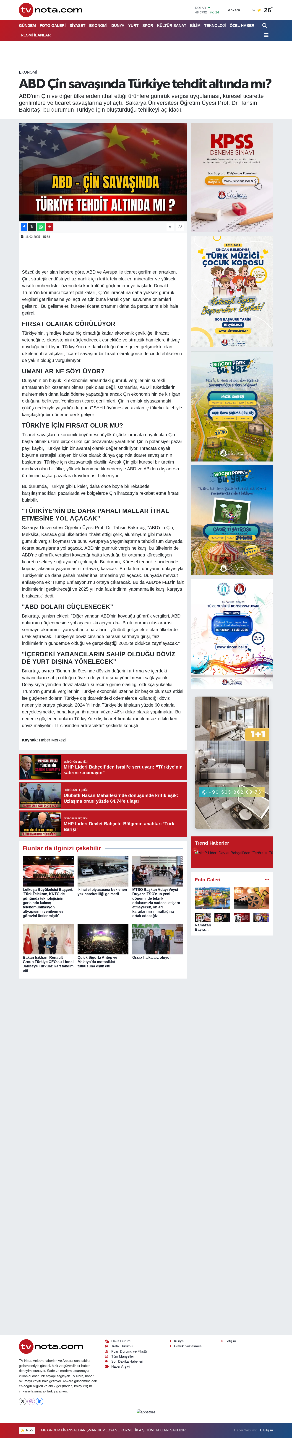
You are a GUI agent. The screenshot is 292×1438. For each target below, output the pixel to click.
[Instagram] (31, 1401)
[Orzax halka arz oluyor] (157, 939)
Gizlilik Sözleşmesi (188, 1346)
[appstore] (146, 1412)
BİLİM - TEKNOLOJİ (208, 25)
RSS (29, 1430)
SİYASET (77, 25)
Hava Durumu (121, 1341)
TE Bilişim (265, 1430)
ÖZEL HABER (242, 25)
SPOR (147, 25)
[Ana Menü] (265, 35)
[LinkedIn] (39, 1401)
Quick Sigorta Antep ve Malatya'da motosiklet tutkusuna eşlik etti (97, 962)
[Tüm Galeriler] (267, 880)
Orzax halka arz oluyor (151, 957)
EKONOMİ (98, 25)
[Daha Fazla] (49, 227)
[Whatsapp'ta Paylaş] (41, 227)
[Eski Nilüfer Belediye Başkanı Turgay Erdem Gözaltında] (261, 917)
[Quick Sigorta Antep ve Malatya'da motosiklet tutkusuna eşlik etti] (103, 939)
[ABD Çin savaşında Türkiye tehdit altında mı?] (103, 172)
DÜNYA (117, 25)
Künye (179, 1341)
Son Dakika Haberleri (127, 1361)
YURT (133, 25)
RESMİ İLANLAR (36, 35)
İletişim (231, 1341)
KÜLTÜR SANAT (171, 25)
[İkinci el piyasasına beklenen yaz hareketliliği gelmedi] (103, 871)
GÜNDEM (27, 25)
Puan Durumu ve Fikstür (129, 1351)
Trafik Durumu (122, 1346)
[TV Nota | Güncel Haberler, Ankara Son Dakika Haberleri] (51, 10)
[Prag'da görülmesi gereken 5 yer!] (212, 898)
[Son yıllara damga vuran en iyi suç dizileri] (251, 898)
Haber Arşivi (120, 1366)
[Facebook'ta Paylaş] (24, 227)
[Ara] (265, 26)
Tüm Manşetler (122, 1356)
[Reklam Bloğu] (232, 177)
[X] (22, 1401)
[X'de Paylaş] (32, 227)
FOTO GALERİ (53, 25)
